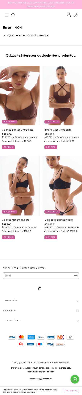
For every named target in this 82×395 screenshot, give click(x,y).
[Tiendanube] (41, 379)
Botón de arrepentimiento (41, 372)
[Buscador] (13, 15)
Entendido (71, 391)
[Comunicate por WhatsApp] (75, 379)
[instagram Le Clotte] (39, 288)
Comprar (8, 147)
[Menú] (6, 15)
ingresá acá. (65, 368)
